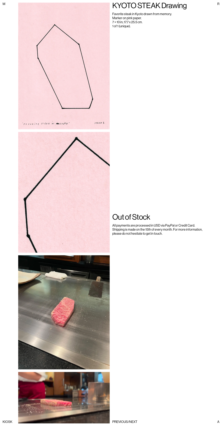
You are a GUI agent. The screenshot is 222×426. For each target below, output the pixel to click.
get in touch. (154, 233)
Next (133, 422)
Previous (120, 422)
